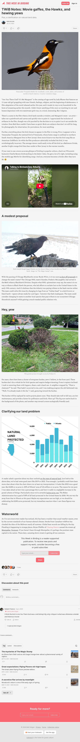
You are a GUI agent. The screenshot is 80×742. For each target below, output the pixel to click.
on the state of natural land (50, 478)
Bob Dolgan (10, 21)
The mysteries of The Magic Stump (17, 652)
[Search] (76, 646)
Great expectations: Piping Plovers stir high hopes (24, 667)
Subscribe (65, 3)
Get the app (50, 732)
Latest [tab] (9, 646)
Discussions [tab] (18, 646)
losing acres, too (52, 492)
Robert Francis (10, 609)
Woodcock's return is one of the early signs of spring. (21, 682)
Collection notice (53, 727)
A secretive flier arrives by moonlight (18, 680)
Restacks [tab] (15, 590)
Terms (44, 727)
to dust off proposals (67, 277)
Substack (30, 738)
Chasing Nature (53, 527)
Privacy (38, 727)
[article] (40, 656)
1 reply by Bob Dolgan (14, 626)
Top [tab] (4, 646)
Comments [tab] (6, 590)
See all (5, 693)
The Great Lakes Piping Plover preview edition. (18, 669)
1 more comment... (6, 635)
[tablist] (11, 590)
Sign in (74, 3)
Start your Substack (34, 732)
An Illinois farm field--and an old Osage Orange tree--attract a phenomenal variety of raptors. (32, 655)
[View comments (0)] (25, 661)
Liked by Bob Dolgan (12, 611)
